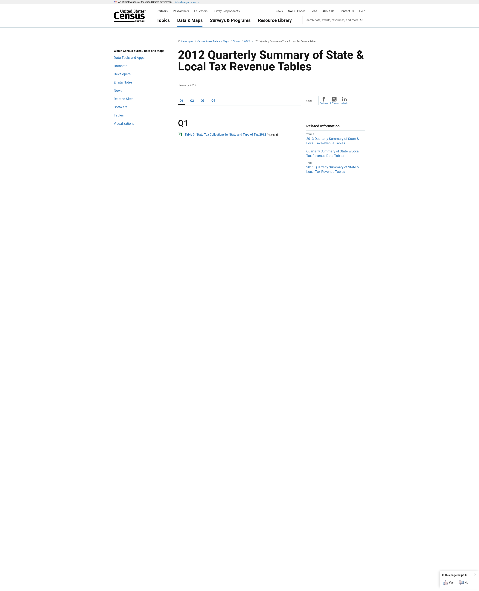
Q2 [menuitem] (192, 100)
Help (362, 11)
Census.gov (187, 41)
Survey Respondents (226, 11)
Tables (236, 41)
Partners (162, 11)
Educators (201, 11)
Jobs (314, 11)
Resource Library (275, 20)
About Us (328, 11)
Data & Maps (189, 20)
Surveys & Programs (230, 20)
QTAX (247, 41)
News (279, 11)
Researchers (181, 11)
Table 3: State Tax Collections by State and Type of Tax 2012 (225, 134)
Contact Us (347, 11)
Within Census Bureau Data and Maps (139, 51)
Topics (163, 20)
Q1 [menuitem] (181, 100)
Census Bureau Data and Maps (213, 41)
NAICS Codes (296, 11)
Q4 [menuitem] (213, 100)
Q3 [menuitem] (203, 100)
